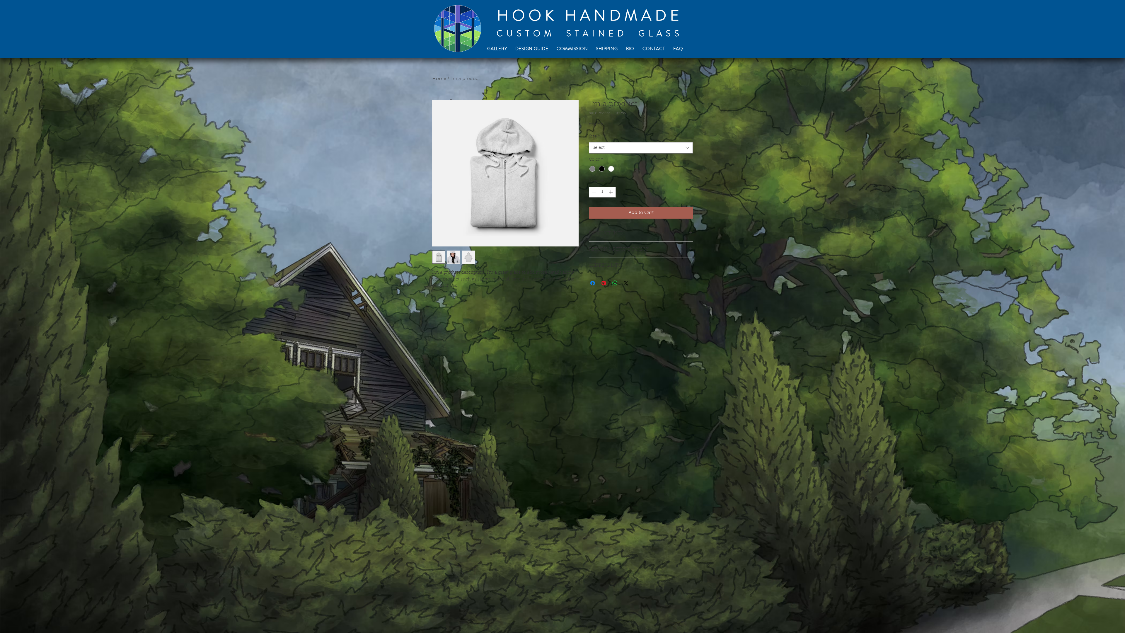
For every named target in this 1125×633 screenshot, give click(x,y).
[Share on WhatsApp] (614, 283)
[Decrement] (593, 192)
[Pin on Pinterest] (603, 283)
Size (594, 137)
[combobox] (641, 148)
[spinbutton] (602, 192)
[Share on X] (626, 283)
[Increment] (611, 192)
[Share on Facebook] (592, 283)
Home (439, 78)
